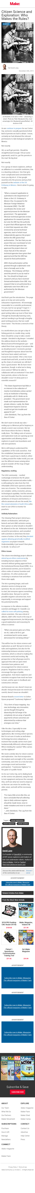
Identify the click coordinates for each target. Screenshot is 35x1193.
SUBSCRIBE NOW (17, 1092)
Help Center (25, 1136)
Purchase (5, 1128)
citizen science (23, 824)
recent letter (19, 696)
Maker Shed (25, 1115)
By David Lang (13, 68)
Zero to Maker (8, 862)
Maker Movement (8, 1119)
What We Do (6, 1111)
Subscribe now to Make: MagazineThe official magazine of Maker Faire (17, 883)
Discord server (28, 872)
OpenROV (17, 854)
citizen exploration (17, 820)
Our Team (5, 1108)
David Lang (7, 850)
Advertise (24, 1132)
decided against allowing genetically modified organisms (17, 539)
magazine (27, 1108)
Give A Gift (5, 1132)
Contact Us (25, 1128)
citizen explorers (8, 824)
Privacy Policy (12, 1167)
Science (6, 24)
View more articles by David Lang (14, 865)
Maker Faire (25, 1111)
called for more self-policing (12, 611)
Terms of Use (23, 1167)
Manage (4, 1136)
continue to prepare (14, 128)
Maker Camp (26, 1119)
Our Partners (6, 1115)
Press (23, 1139)
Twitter (22, 862)
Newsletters (6, 1139)
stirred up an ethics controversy (13, 558)
